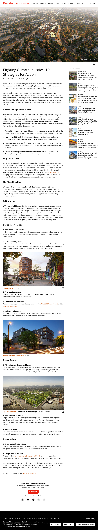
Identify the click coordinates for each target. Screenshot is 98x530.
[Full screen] (94, 64)
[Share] (90, 3)
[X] (38, 500)
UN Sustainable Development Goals (27, 456)
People (50, 3)
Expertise (35, 3)
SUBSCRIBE (33, 492)
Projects (43, 3)
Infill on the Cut (86, 60)
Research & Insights (22, 3)
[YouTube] (28, 500)
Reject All (68, 524)
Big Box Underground (10, 412)
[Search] (94, 3)
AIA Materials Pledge (10, 306)
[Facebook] (44, 500)
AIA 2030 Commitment (49, 304)
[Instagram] (33, 500)
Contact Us (79, 3)
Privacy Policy (24, 527)
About (64, 3)
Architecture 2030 (53, 172)
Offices (57, 3)
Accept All (55, 524)
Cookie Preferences (85, 524)
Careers (71, 3)
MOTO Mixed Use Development (13, 355)
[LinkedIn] (22, 500)
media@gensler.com (29, 473)
